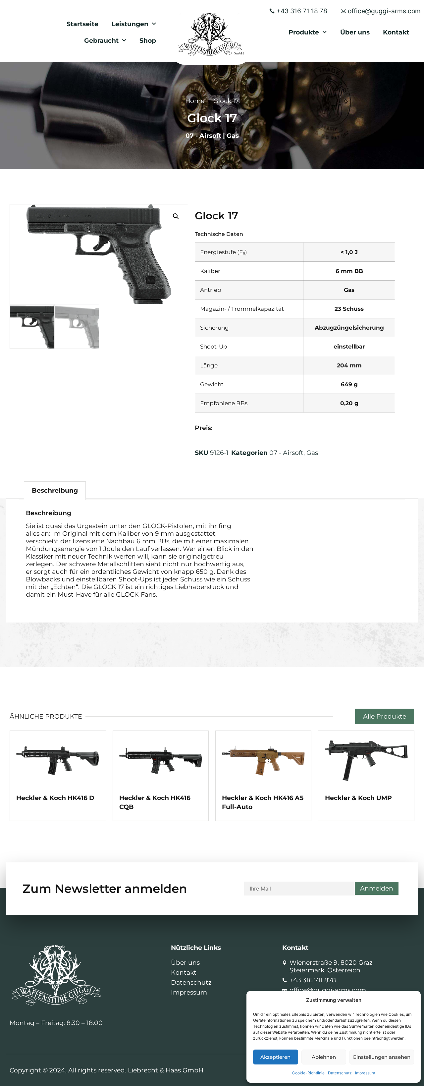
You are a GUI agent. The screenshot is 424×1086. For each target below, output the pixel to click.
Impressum (365, 1072)
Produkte (304, 32)
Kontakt (396, 32)
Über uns (355, 32)
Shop (147, 40)
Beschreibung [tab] (55, 490)
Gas (233, 135)
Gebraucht (101, 40)
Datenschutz (340, 1072)
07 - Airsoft (203, 135)
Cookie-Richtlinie (308, 1072)
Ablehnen (324, 1057)
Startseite (82, 24)
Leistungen (130, 24)
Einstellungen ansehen (381, 1057)
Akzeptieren (275, 1057)
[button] (176, 216)
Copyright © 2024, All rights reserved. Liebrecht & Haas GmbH (106, 1070)
